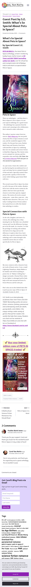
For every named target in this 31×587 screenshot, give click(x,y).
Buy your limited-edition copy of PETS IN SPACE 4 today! (15, 346)
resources (16, 551)
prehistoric (4, 551)
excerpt (17, 526)
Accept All (15, 574)
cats (22, 520)
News (21, 14)
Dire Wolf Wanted (14, 524)
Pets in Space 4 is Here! (23, 410)
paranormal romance (11, 542)
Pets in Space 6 (24, 546)
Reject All (15, 584)
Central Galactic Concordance (17, 522)
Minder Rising (23, 535)
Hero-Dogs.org (13, 136)
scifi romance (6, 558)
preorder (10, 551)
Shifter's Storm (18, 558)
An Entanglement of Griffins (14, 520)
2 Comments (22, 33)
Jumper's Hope (16, 533)
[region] (15, 573)
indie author (21, 531)
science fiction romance (10, 399)
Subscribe (6, 507)
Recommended (7, 16)
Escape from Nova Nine (8, 526)
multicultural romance (8, 537)
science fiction (7, 553)
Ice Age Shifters (9, 530)
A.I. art (4, 520)
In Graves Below (6, 533)
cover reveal (5, 524)
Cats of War (5, 522)
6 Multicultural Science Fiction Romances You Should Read (7, 413)
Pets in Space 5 (15, 546)
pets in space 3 (6, 546)
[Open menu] (28, 5)
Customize (15, 579)
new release (21, 537)
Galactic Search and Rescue (9, 528)
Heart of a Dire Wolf (22, 528)
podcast (25, 549)
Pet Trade (5, 549)
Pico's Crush (13, 549)
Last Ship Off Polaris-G (9, 535)
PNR (20, 548)
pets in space (7, 395)
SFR (20, 399)
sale (21, 551)
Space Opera (16, 16)
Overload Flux (7, 539)
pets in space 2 (17, 544)
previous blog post (11, 158)
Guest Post (15, 14)
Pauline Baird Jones (15, 430)
